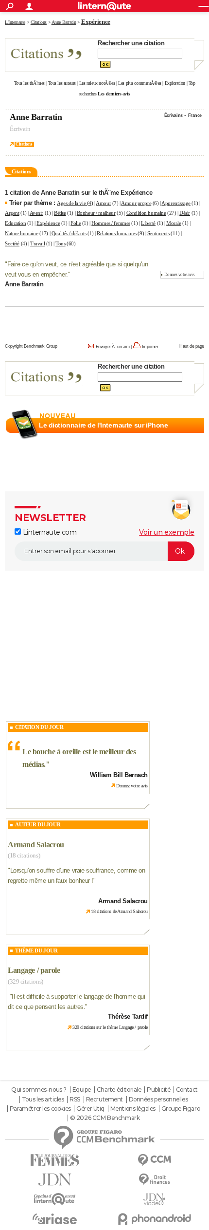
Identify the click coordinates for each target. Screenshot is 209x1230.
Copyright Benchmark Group (31, 346)
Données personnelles (158, 1099)
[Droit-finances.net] (154, 1180)
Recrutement (104, 1099)
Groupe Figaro (180, 1108)
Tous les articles (43, 1099)
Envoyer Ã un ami (113, 346)
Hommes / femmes (110, 223)
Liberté (148, 223)
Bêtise (60, 213)
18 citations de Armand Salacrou (119, 911)
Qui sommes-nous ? (39, 1089)
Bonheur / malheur (96, 213)
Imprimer (150, 346)
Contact (187, 1089)
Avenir (36, 213)
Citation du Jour (39, 727)
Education (15, 223)
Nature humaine (21, 233)
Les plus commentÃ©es (139, 83)
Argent (12, 213)
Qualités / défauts (69, 233)
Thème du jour (36, 950)
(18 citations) (24, 855)
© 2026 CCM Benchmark (105, 1118)
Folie (75, 223)
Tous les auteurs (62, 83)
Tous (60, 243)
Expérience (48, 223)
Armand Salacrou (36, 844)
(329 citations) (25, 981)
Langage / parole (34, 970)
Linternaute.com (48, 532)
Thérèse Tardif (128, 1016)
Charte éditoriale (119, 1089)
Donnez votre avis (179, 274)
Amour (103, 203)
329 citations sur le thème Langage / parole (110, 1027)
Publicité (158, 1089)
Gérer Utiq (90, 1108)
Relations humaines (116, 233)
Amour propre (136, 203)
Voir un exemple (166, 532)
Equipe (81, 1089)
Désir (184, 213)
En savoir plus (183, 437)
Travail (37, 243)
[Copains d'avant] (54, 1199)
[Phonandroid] (154, 1219)
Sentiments (158, 233)
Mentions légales (133, 1108)
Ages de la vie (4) (75, 203)
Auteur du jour (37, 824)
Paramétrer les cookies (40, 1108)
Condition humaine (146, 213)
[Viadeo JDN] (154, 1199)
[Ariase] (54, 1218)
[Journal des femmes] (54, 1160)
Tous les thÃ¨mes (29, 83)
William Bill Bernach (119, 775)
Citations (24, 144)
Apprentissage (176, 203)
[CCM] (154, 1160)
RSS (75, 1099)
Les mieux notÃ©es (97, 83)
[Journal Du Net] (54, 1180)
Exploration (175, 83)
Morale (173, 223)
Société (12, 243)
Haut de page (191, 346)
